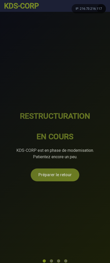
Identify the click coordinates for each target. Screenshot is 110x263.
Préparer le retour (55, 174)
